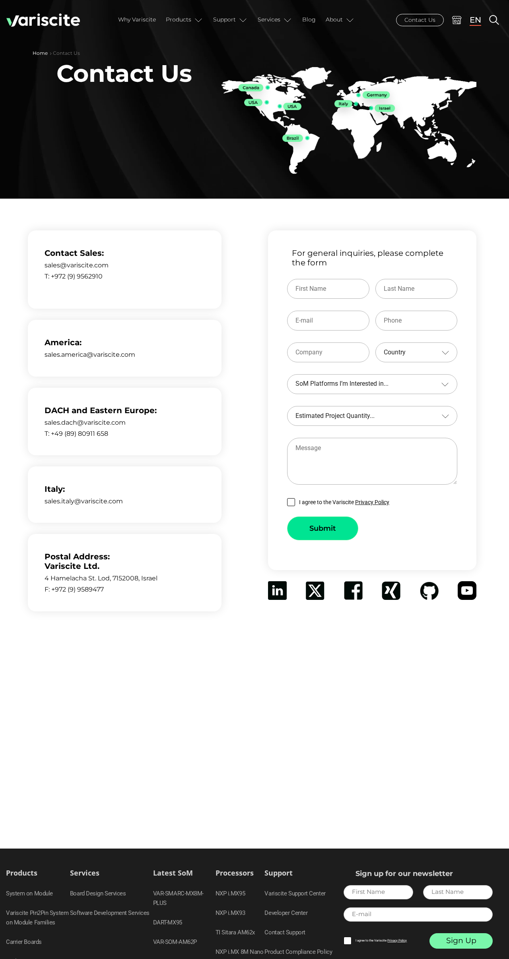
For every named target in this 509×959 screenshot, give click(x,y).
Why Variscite (137, 19)
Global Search (494, 20)
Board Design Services (98, 893)
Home (40, 53)
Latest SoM (173, 873)
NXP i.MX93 (230, 912)
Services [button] (269, 19)
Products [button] (178, 19)
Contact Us (419, 19)
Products (21, 873)
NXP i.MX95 (230, 893)
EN (475, 20)
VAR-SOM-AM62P (175, 941)
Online (457, 20)
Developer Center (285, 912)
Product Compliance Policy (298, 951)
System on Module (29, 893)
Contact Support (284, 932)
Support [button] (224, 19)
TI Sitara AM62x (235, 932)
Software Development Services (110, 912)
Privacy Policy (372, 502)
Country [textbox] (395, 352)
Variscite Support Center (294, 893)
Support (278, 873)
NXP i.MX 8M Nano (240, 951)
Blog (309, 19)
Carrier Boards (24, 941)
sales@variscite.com (77, 265)
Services (84, 873)
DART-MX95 (167, 922)
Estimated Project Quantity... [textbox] (335, 416)
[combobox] (416, 352)
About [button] (334, 19)
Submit (322, 528)
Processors (235, 873)
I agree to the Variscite (344, 502)
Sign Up (461, 940)
